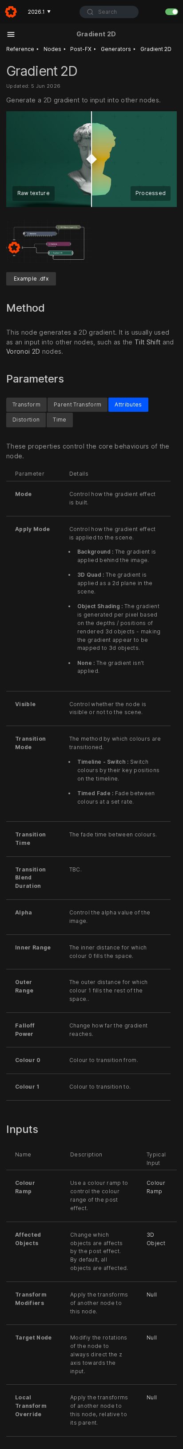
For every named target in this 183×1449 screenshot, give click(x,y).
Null (152, 1294)
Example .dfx (31, 278)
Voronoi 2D (23, 351)
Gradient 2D (155, 49)
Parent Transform (77, 404)
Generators (116, 49)
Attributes (128, 404)
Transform (26, 404)
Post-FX (81, 49)
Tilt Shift (147, 341)
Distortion (26, 420)
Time (59, 420)
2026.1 (39, 11)
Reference (20, 49)
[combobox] (109, 12)
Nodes (52, 49)
